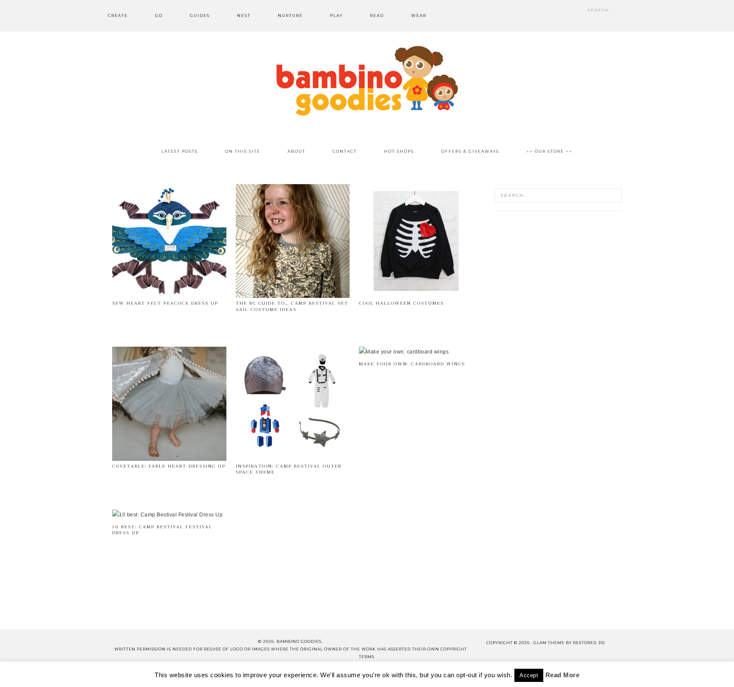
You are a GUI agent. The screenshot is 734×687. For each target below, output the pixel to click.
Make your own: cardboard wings (412, 364)
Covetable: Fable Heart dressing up (169, 466)
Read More (562, 681)
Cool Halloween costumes (401, 303)
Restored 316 (589, 642)
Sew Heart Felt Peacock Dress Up (165, 303)
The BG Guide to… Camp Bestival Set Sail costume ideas (292, 306)
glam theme (549, 642)
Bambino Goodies (367, 80)
